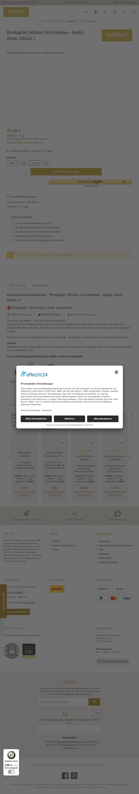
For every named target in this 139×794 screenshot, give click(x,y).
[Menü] (17, 751)
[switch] (11, 772)
